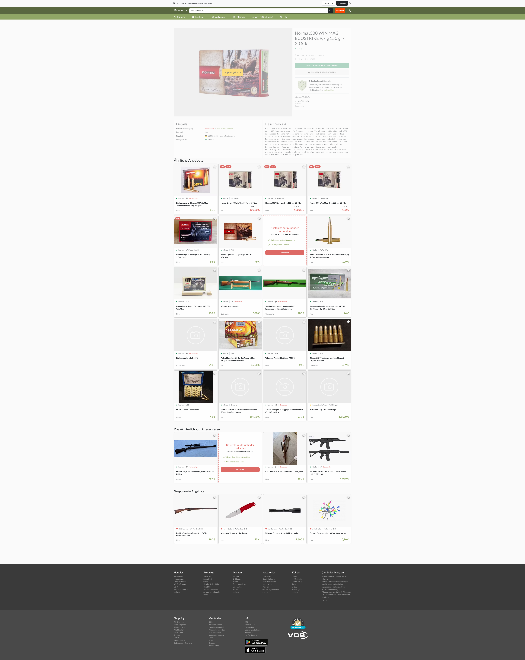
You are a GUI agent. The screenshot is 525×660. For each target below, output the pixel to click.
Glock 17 (207, 581)
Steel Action (237, 587)
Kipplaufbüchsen (268, 579)
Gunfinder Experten (217, 630)
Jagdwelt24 (178, 576)
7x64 (294, 584)
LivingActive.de (302, 101)
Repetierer (266, 576)
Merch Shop (214, 645)
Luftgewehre (267, 584)
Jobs (211, 638)
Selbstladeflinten (269, 581)
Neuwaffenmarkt (180, 640)
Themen (177, 635)
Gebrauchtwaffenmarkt (183, 643)
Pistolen (265, 587)
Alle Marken (178, 622)
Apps (211, 640)
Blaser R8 (207, 576)
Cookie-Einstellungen (253, 630)
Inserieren (340, 10)
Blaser (235, 581)
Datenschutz (250, 627)
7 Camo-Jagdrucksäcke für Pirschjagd (336, 592)
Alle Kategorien (180, 625)
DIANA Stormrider (210, 589)
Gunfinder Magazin (216, 635)
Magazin (241, 17)
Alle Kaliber (178, 632)
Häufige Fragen (251, 635)
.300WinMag (297, 581)
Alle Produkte (179, 627)
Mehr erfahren (329, 90)
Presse (212, 643)
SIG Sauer (237, 579)
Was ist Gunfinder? (264, 17)
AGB (246, 622)
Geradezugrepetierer (270, 589)
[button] (348, 10)
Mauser (236, 576)
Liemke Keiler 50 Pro (211, 584)
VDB (176, 587)
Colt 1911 (207, 587)
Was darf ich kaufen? (225, 128)
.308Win (295, 576)
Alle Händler (179, 630)
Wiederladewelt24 (181, 589)
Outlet (176, 638)
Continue (342, 3)
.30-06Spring (297, 579)
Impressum (249, 632)
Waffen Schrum (180, 584)
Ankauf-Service (215, 632)
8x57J (294, 587)
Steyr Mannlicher (239, 584)
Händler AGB (250, 625)
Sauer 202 (207, 579)
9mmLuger (296, 589)
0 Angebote (299, 106)
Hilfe (285, 17)
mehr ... (177, 592)
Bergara (236, 589)
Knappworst (178, 579)
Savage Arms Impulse (211, 592)
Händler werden (215, 625)
